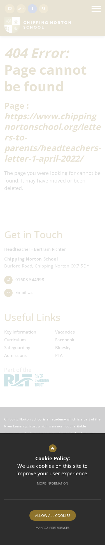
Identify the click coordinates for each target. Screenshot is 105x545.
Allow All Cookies (52, 515)
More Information (52, 483)
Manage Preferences (52, 527)
